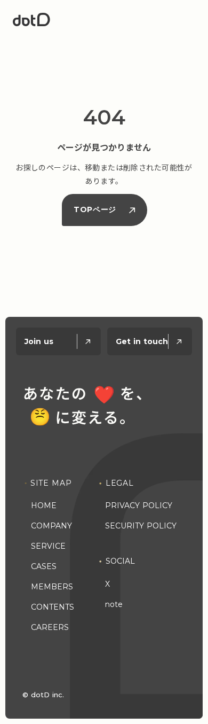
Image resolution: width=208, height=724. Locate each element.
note (114, 604)
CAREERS (50, 627)
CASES (44, 566)
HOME (44, 505)
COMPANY (51, 526)
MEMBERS (52, 586)
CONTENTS (52, 607)
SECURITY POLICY (141, 526)
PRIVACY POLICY (138, 505)
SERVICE (48, 546)
